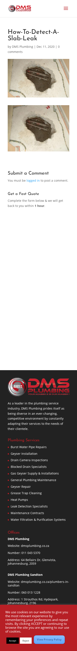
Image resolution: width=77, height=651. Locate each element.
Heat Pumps (19, 500)
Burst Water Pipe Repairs (29, 447)
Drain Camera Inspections (29, 460)
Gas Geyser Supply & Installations (35, 473)
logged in (33, 180)
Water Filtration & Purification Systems (38, 520)
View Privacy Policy (49, 639)
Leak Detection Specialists (29, 506)
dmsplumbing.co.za (35, 546)
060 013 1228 (30, 592)
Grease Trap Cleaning (26, 493)
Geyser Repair (21, 487)
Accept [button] (12, 640)
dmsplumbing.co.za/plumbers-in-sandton (38, 583)
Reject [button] (25, 640)
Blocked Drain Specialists (29, 467)
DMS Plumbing (22, 47)
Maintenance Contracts (27, 513)
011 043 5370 (30, 553)
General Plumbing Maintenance (33, 480)
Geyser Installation (24, 454)
